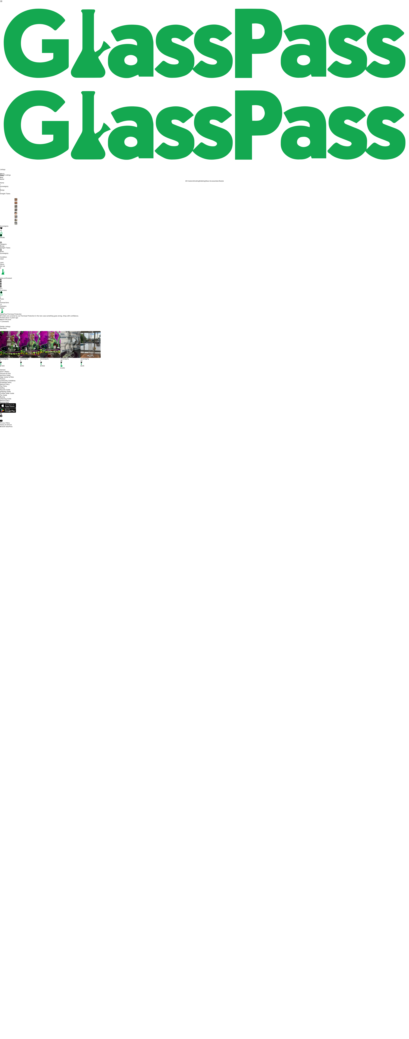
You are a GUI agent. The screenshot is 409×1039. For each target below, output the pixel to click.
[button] (10, 362)
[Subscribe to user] (204, 292)
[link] (211, 181)
